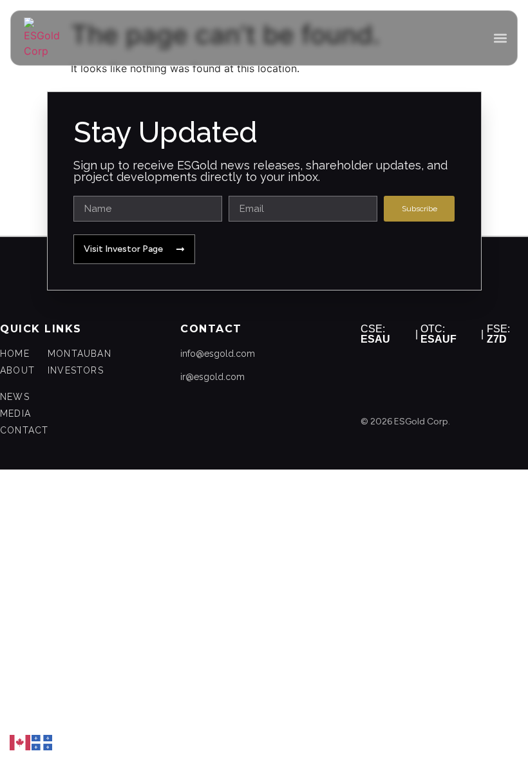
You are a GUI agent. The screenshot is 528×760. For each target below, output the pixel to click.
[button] (500, 38)
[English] (21, 741)
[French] (42, 741)
